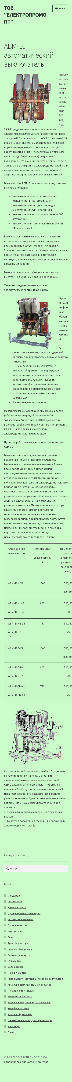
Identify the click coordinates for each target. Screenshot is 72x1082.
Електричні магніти (19, 955)
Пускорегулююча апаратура (24, 913)
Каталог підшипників (20, 1014)
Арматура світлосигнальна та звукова (29, 984)
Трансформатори (18, 943)
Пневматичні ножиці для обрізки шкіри (30, 1020)
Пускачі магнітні (17, 925)
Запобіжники (15, 966)
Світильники (15, 901)
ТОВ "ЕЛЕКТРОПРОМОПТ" (25, 14)
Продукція (14, 895)
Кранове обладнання (20, 949)
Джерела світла (17, 907)
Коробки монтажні (18, 1008)
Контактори (15, 931)
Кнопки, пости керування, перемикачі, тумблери (35, 978)
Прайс (11, 1032)
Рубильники (14, 960)
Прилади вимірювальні (21, 990)
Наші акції (14, 1026)
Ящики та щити (17, 972)
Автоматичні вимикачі (20, 919)
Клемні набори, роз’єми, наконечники (29, 1002)
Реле (10, 937)
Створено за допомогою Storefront (26, 1062)
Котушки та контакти (20, 996)
